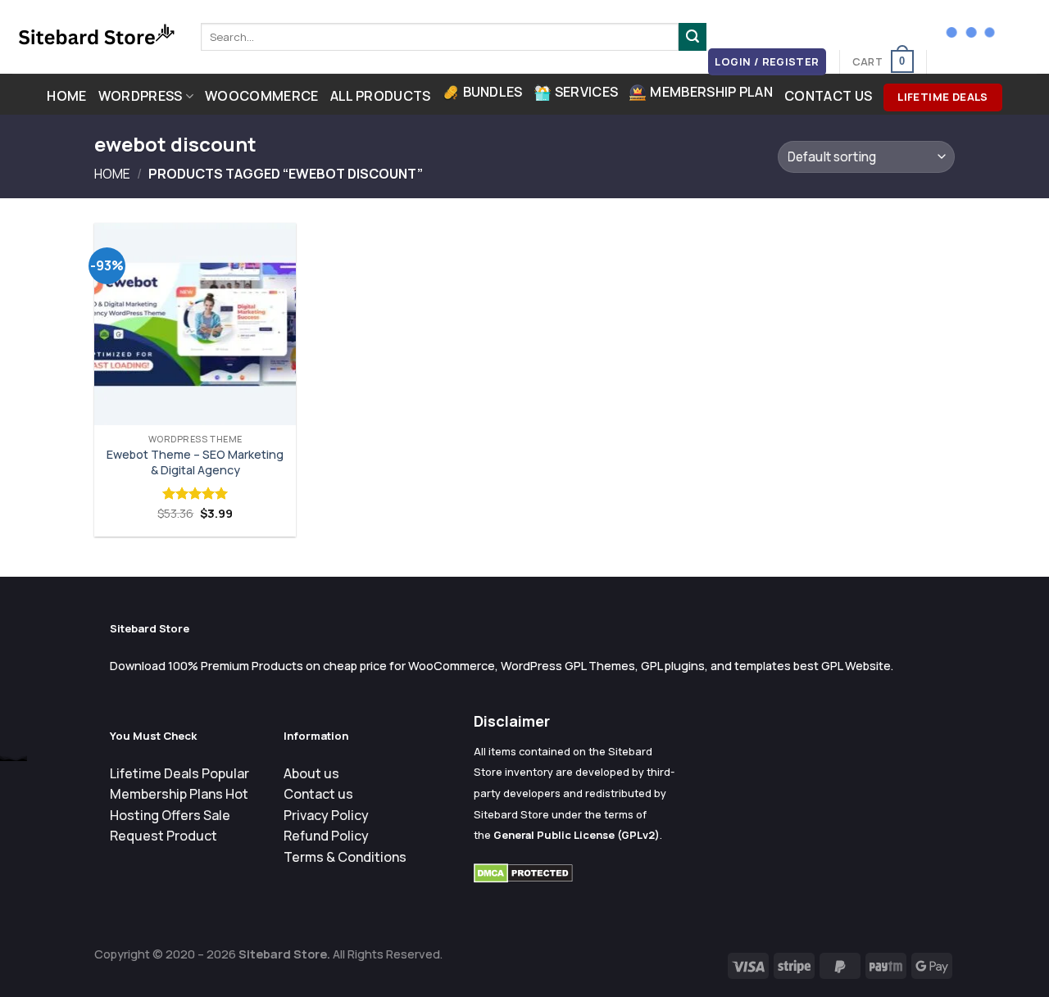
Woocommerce (262, 96)
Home (66, 96)
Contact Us (828, 96)
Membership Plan (711, 92)
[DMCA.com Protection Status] (523, 872)
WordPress (140, 96)
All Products (380, 96)
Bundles (493, 92)
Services (587, 92)
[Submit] (692, 37)
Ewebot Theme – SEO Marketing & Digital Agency (195, 462)
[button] (767, 61)
